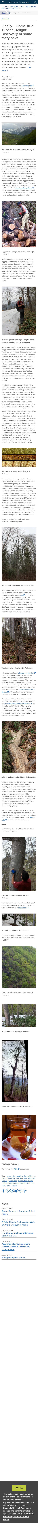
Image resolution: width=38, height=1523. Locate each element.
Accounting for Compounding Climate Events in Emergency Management (16, 1246)
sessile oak (13, 1181)
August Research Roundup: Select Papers (18, 1212)
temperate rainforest (25, 1181)
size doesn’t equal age (23, 188)
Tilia (15, 1169)
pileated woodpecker (26, 673)
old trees (23, 1178)
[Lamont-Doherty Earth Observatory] (19, 7)
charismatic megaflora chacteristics (17, 703)
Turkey (14, 1185)
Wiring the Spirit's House (13, 1257)
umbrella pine (27, 85)
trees (8, 1185)
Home (3, 13)
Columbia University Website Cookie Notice (18, 1516)
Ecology (5, 18)
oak (17, 1178)
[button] (2, 2)
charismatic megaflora (15, 1176)
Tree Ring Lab (25, 1183)
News (10, 13)
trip (21, 595)
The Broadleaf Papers (10, 1183)
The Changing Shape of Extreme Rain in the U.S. (17, 1234)
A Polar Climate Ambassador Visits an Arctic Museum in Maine (18, 1223)
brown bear (22, 907)
